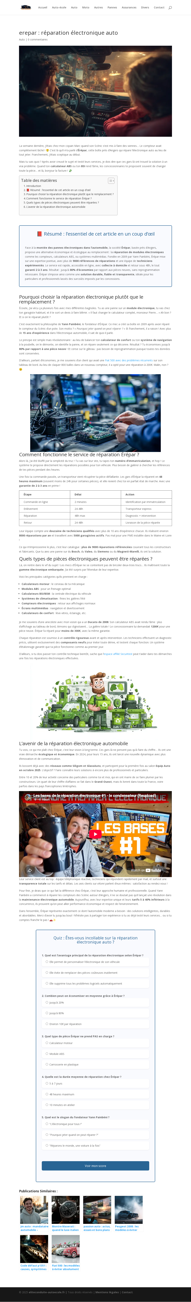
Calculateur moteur (61, 1043)
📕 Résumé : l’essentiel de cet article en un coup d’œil (58, 190)
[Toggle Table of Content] (109, 181)
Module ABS (56, 1054)
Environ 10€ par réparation (65, 1024)
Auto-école (59, 7)
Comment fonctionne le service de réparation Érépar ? (59, 198)
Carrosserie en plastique (64, 1064)
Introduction (33, 186)
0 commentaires (38, 39)
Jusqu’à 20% (56, 1002)
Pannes (112, 7)
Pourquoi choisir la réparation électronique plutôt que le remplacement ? (70, 194)
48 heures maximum (61, 1094)
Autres (98, 7)
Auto (74, 7)
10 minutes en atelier (62, 1105)
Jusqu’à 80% (56, 1013)
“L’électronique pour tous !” (65, 1124)
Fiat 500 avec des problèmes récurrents (129, 360)
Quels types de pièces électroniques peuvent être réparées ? (62, 202)
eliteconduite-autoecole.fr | (48, 1292)
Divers (145, 7)
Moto (85, 7)
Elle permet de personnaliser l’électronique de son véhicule (84, 962)
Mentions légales (107, 1292)
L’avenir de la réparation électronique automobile (55, 207)
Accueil (42, 7)
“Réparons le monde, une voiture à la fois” (74, 1145)
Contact (159, 7)
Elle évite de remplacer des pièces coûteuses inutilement (83, 972)
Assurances (129, 7)
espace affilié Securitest (118, 654)
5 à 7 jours (55, 1083)
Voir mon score (95, 1166)
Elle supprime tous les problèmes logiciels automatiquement (85, 983)
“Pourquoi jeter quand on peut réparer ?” (73, 1135)
